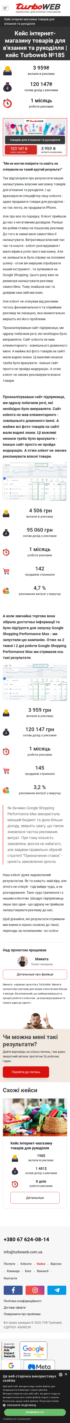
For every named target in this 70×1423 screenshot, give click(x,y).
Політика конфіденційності (22, 1301)
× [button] (65, 1374)
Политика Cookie (49, 1401)
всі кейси (51, 931)
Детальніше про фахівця (35, 974)
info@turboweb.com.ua (23, 1252)
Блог (28, 1271)
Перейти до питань (26, 1072)
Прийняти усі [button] (35, 1412)
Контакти (10, 1278)
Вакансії (43, 1271)
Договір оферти (15, 1307)
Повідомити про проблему (22, 1314)
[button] (35, 1405)
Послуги (9, 1264)
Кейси (41, 1264)
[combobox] (61, 1374)
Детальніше (35, 1198)
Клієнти (26, 1264)
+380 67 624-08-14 (26, 1239)
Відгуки (56, 1264)
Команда (13, 1271)
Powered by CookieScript (17, 1419)
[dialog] (35, 1396)
